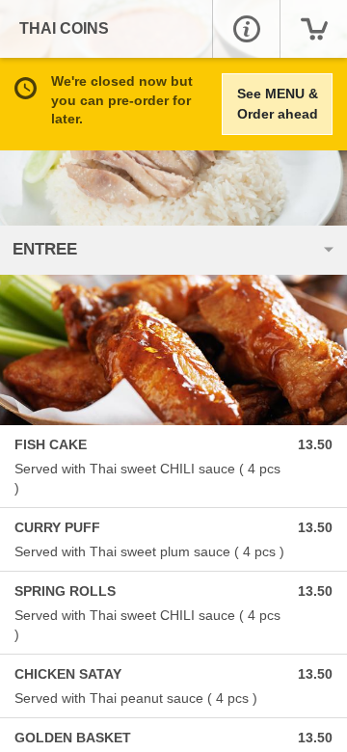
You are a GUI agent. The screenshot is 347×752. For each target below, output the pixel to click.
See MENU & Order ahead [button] (277, 103)
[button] (246, 29)
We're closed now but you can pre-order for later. (122, 99)
